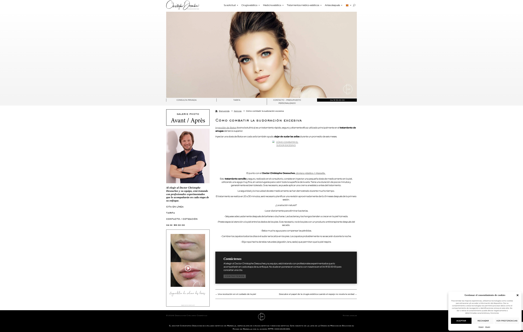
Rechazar (483, 321)
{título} (481, 327)
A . (311, 173)
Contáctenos (234, 276)
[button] (517, 295)
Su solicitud (230, 5)
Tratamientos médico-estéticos (303, 5)
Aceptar (461, 321)
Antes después (332, 5)
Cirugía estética (249, 5)
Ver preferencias (506, 321)
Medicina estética (272, 5)
